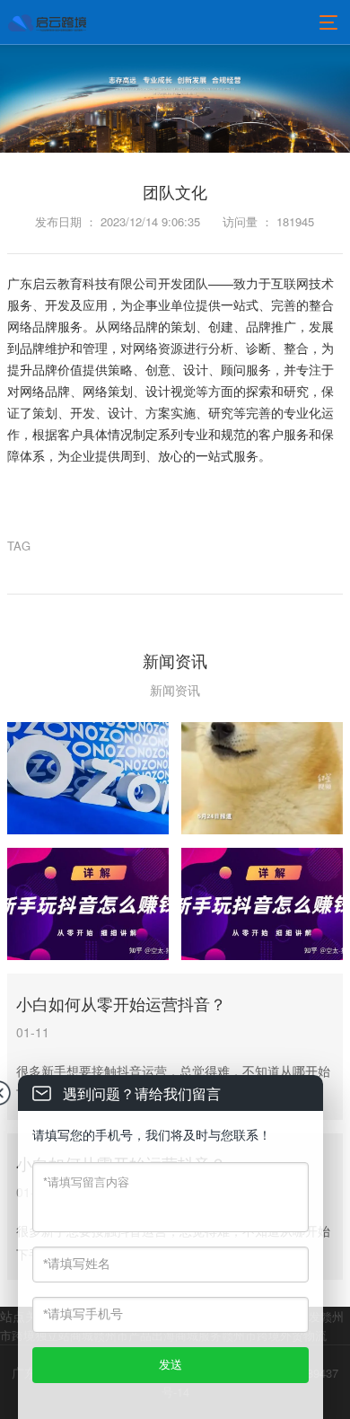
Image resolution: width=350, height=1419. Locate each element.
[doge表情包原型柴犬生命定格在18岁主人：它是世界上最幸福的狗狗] (262, 778)
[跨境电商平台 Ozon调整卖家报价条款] (88, 778)
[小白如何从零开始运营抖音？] (88, 904)
